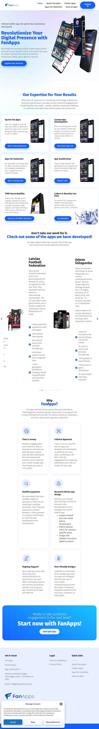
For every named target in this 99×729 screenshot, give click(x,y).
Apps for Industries (53, 7)
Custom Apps (70, 3)
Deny (33, 722)
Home (40, 3)
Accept (13, 722)
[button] (61, 704)
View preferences (53, 722)
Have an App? (72, 7)
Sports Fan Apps (53, 3)
